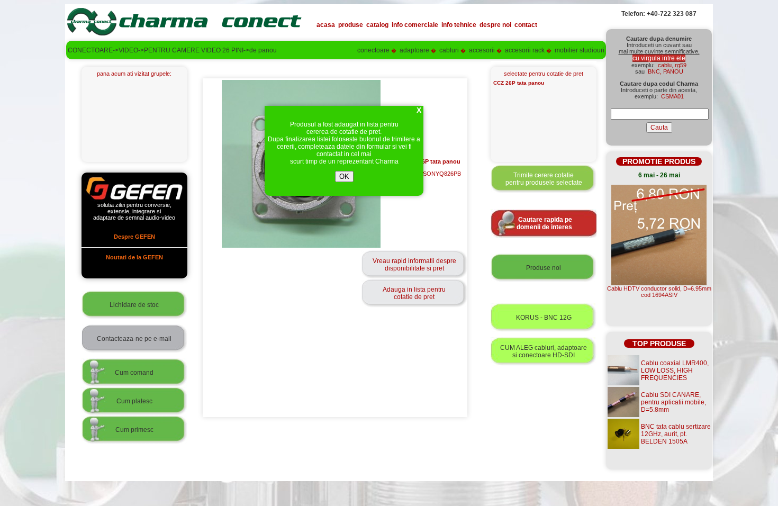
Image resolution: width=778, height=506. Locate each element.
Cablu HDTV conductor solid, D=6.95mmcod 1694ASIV (659, 291)
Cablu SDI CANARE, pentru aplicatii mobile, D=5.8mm (673, 402)
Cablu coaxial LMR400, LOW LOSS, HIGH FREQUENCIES (675, 370)
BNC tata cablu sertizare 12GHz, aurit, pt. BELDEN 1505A (676, 434)
